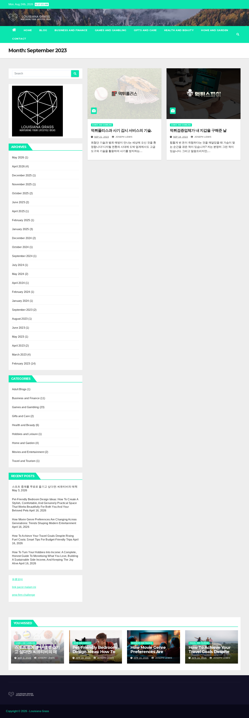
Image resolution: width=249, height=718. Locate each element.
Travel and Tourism (24, 461)
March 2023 (19, 354)
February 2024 (21, 291)
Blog (43, 30)
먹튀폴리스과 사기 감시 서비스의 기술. (121, 130)
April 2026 (18, 166)
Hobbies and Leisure (25, 434)
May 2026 (18, 157)
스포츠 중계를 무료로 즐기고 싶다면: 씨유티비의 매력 (44, 486)
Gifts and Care (145, 30)
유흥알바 (17, 579)
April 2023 (18, 345)
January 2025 (20, 229)
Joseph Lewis (123, 137)
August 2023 (20, 318)
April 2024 (18, 282)
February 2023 (21, 363)
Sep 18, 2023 (180, 137)
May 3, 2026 (24, 658)
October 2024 (20, 247)
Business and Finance (71, 30)
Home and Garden (214, 30)
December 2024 (22, 238)
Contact (19, 38)
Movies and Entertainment (28, 452)
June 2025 (18, 202)
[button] (237, 34)
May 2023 (18, 336)
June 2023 (18, 327)
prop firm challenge (23, 594)
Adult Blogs (19, 389)
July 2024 (18, 265)
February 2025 (21, 220)
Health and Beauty (179, 30)
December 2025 (22, 175)
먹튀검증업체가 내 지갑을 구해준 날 (198, 130)
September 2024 (22, 256)
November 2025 (22, 184)
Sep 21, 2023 (101, 137)
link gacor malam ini (24, 587)
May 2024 (18, 274)
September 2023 (22, 309)
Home (28, 30)
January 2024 (20, 300)
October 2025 (20, 193)
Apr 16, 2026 (83, 658)
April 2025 (18, 211)
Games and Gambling (110, 30)
